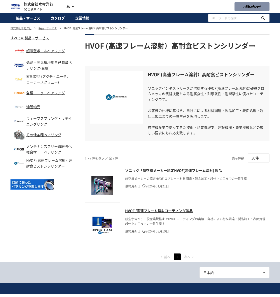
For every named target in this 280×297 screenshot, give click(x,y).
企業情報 (82, 18)
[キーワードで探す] (263, 18)
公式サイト (35, 9)
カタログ (58, 18)
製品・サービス (28, 18)
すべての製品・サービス (29, 37)
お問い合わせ (252, 6)
